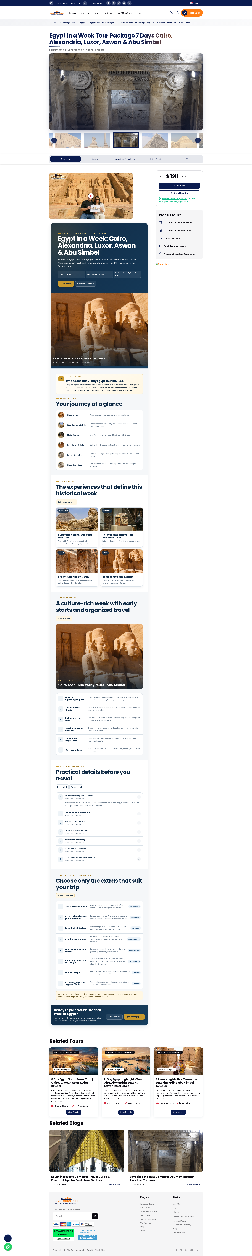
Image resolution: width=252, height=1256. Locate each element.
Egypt (82, 22)
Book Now (179, 185)
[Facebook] (108, 3)
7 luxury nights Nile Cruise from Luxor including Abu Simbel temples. (178, 1082)
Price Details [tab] (156, 159)
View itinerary (66, 284)
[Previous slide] (54, 140)
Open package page (134, 1017)
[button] (196, 3)
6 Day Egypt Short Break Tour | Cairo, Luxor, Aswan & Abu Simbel (72, 1082)
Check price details (85, 284)
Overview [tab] (65, 159)
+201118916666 (177, 230)
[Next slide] (198, 140)
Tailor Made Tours (148, 1211)
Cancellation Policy (182, 1224)
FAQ (175, 1228)
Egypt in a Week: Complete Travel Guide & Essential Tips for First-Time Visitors (80, 1178)
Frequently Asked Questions (179, 254)
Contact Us (145, 1223)
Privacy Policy (179, 1221)
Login (175, 1208)
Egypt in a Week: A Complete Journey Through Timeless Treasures (162, 1178)
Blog (142, 1226)
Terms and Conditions (183, 1216)
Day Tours (93, 12)
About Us (177, 1212)
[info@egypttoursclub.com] (51, 3)
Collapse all (76, 787)
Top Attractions (124, 12)
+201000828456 (178, 222)
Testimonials (179, 1232)
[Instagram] (114, 3)
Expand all (62, 787)
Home (55, 22)
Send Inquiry (181, 193)
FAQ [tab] (186, 159)
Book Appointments (175, 246)
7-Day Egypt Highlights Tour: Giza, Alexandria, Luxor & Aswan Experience (124, 1082)
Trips (138, 12)
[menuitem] (74, 140)
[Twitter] (119, 3)
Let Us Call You (172, 238)
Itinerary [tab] (96, 159)
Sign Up (176, 1204)
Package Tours (76, 12)
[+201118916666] (85, 3)
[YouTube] (124, 3)
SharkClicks (100, 1250)
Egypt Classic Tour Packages (102, 22)
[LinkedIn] (129, 3)
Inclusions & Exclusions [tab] (126, 159)
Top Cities (107, 12)
